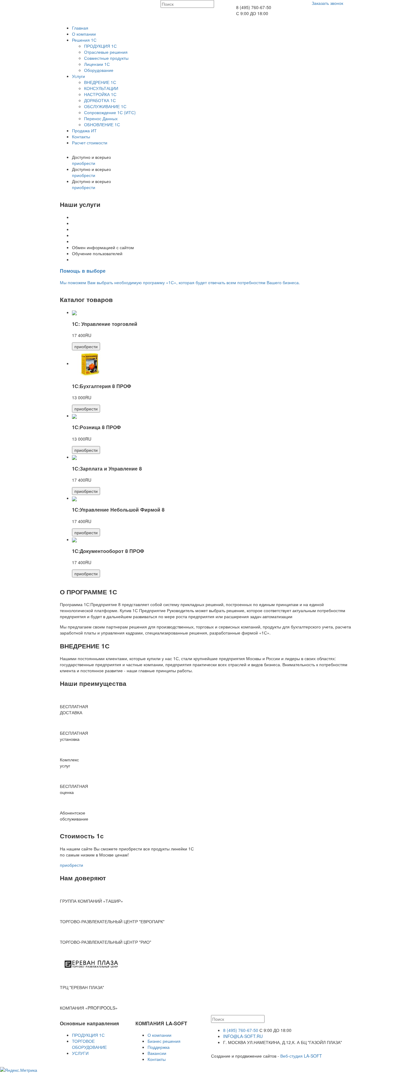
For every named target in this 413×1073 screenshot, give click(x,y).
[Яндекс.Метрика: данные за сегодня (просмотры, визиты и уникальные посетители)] (18, 1070)
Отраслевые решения (106, 52)
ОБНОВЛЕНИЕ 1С (102, 124)
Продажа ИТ (84, 130)
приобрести (83, 163)
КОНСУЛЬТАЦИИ (101, 88)
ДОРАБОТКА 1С (100, 100)
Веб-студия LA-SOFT (301, 1056)
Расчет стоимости (89, 143)
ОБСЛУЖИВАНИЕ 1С (105, 106)
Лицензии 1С (97, 64)
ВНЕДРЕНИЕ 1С (100, 82)
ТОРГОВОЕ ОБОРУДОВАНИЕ (89, 1044)
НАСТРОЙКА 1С (100, 94)
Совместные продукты (106, 58)
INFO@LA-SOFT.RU (243, 1036)
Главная (80, 28)
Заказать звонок (327, 3)
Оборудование (98, 70)
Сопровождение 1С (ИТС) (110, 112)
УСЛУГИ (80, 1053)
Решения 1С (84, 40)
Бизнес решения (164, 1041)
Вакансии (157, 1053)
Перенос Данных (101, 118)
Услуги (78, 76)
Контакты (81, 136)
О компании (84, 34)
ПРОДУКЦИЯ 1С (100, 46)
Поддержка (159, 1047)
